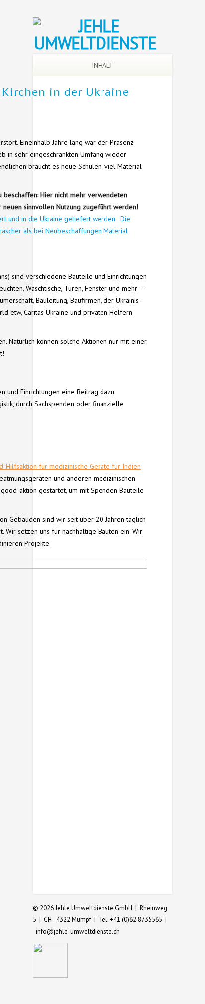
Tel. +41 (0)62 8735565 (130, 919)
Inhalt (102, 65)
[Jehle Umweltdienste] (95, 43)
